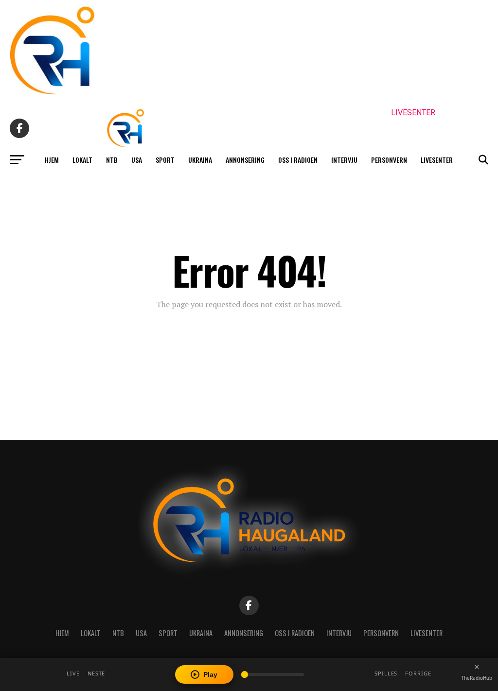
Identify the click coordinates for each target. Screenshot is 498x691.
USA (136, 160)
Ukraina (200, 160)
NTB (112, 160)
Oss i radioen (298, 160)
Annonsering (245, 160)
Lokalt (82, 160)
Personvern (389, 160)
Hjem (52, 160)
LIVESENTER (413, 112)
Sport (165, 160)
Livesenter (437, 160)
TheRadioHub (476, 677)
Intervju (344, 160)
